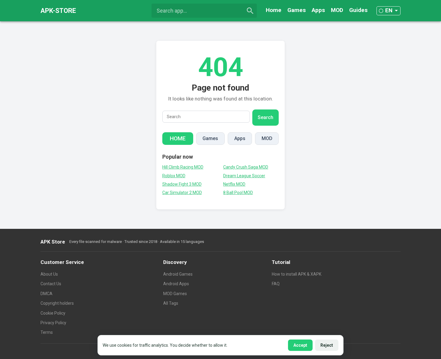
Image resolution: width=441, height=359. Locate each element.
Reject (326, 345)
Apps (318, 10)
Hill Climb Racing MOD (182, 167)
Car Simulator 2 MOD (182, 192)
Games (296, 10)
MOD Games (175, 293)
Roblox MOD (173, 175)
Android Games (178, 274)
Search (265, 117)
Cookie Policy (52, 313)
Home (273, 10)
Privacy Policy (53, 322)
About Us (49, 274)
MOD (337, 10)
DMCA (46, 293)
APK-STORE (58, 10)
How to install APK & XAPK (296, 274)
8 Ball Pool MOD (238, 192)
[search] (250, 11)
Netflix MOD (234, 184)
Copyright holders (57, 303)
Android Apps (176, 283)
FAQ (276, 283)
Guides (358, 10)
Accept (300, 345)
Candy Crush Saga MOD (245, 167)
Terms (46, 332)
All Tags (170, 303)
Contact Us (50, 283)
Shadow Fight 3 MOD (182, 184)
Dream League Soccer (244, 175)
